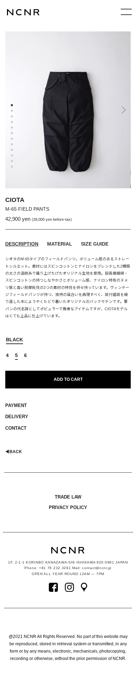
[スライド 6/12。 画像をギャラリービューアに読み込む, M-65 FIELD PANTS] (12, 134)
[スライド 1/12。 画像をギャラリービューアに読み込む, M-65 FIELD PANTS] (12, 106)
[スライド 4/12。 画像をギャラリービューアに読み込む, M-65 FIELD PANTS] (12, 122)
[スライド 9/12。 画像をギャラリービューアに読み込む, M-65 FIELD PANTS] (12, 150)
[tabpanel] (67, 109)
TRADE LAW (68, 497)
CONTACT (16, 428)
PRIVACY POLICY (68, 507)
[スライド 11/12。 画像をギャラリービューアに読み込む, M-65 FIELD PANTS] (12, 162)
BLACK (14, 339)
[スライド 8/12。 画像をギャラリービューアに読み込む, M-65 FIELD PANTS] (12, 145)
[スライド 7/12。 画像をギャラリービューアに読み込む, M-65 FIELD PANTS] (12, 139)
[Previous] (10, 112)
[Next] (123, 112)
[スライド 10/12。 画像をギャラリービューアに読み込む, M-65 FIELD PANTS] (12, 156)
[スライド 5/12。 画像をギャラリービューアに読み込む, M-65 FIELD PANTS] (12, 128)
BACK (13, 451)
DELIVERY (16, 416)
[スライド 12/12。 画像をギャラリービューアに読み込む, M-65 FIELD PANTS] (12, 167)
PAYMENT (16, 405)
